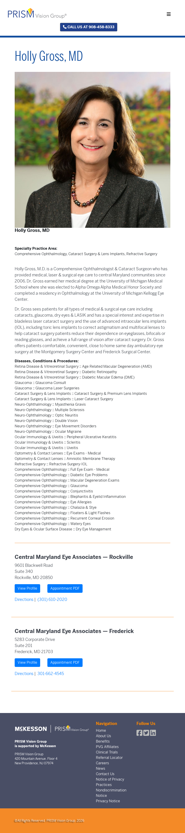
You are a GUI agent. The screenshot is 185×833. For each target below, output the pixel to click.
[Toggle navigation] (169, 14)
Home (101, 730)
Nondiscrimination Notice (111, 793)
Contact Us (105, 774)
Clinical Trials (107, 752)
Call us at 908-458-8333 (90, 27)
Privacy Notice (108, 801)
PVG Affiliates (107, 746)
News (100, 768)
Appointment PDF (65, 588)
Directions (24, 599)
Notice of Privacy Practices (110, 782)
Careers (102, 763)
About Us (103, 736)
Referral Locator (109, 757)
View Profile (27, 588)
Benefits (103, 741)
